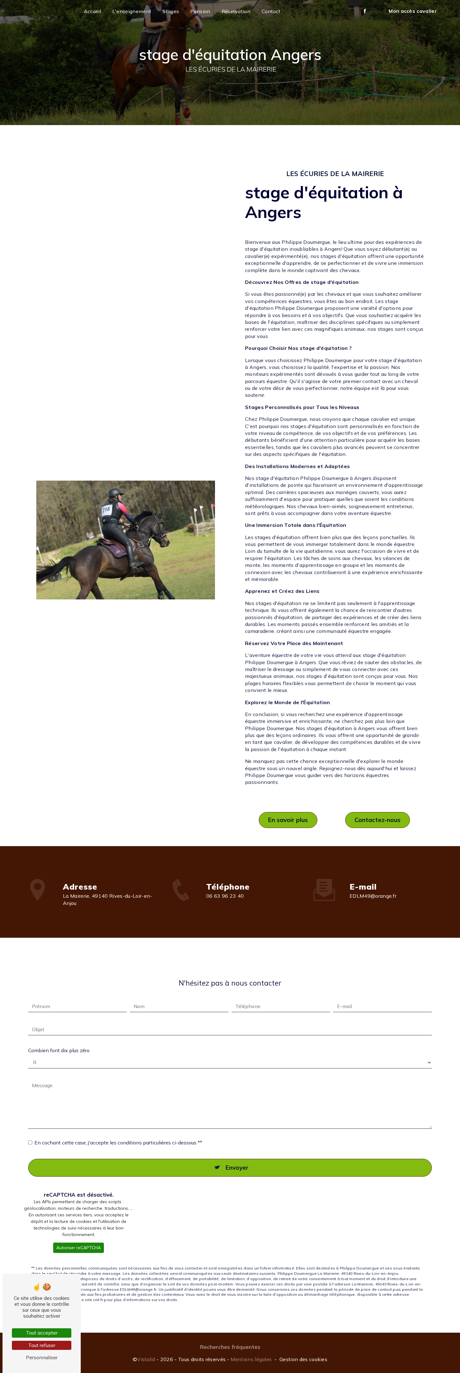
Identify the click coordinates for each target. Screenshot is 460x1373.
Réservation (236, 11)
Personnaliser (42, 1357)
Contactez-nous (378, 820)
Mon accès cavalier (413, 11)
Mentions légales (251, 1359)
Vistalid (146, 1359)
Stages (170, 11)
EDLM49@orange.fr (373, 896)
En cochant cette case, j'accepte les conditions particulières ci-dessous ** (118, 1142)
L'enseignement (131, 11)
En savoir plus (288, 820)
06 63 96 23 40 (225, 896)
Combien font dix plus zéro (58, 1050)
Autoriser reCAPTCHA (78, 1247)
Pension (200, 11)
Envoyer (237, 1167)
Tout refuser (41, 1345)
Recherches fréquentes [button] (230, 1346)
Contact (271, 11)
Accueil (92, 11)
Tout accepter (42, 1333)
